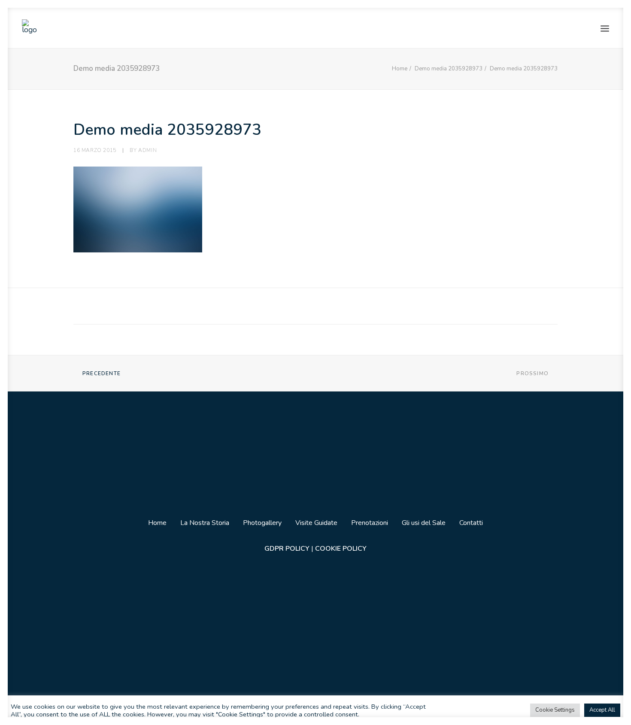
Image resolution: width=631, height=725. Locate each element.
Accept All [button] (602, 710)
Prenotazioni (369, 523)
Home (399, 69)
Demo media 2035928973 (448, 69)
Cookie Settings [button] (555, 710)
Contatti (471, 523)
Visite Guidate (316, 523)
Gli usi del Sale (424, 523)
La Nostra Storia (204, 523)
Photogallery (262, 523)
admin (147, 150)
